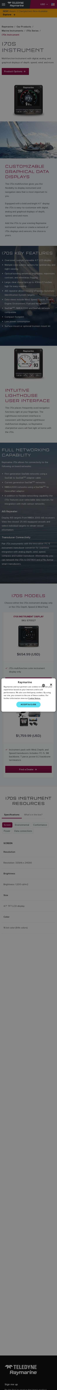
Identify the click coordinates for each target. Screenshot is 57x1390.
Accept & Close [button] (28, 704)
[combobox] (43, 685)
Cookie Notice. (34, 698)
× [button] (51, 684)
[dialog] (28, 695)
